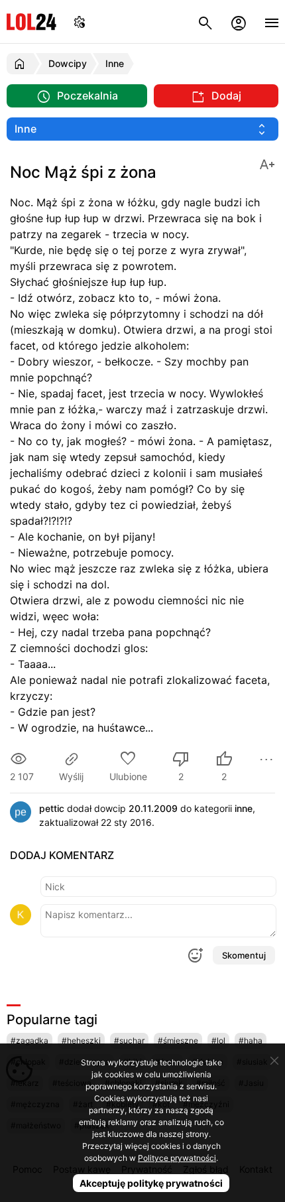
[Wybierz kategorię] (142, 129)
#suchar (129, 1040)
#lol (218, 1040)
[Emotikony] (195, 955)
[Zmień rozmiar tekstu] (267, 163)
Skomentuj (244, 955)
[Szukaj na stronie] (205, 21)
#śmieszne (178, 1040)
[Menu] (271, 21)
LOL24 (31, 21)
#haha (250, 1040)
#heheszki (81, 1040)
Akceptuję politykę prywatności (151, 1183)
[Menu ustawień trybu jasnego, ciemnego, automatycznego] (79, 21)
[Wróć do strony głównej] (21, 63)
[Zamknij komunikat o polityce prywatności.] (274, 1060)
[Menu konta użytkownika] (238, 21)
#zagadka (29, 1040)
